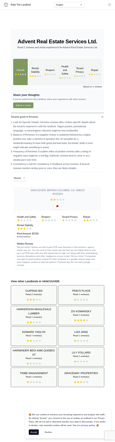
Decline (48, 432)
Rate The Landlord (21, 4)
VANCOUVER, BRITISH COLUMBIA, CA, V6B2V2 (57, 190)
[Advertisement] (57, 20)
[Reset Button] (57, 206)
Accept (34, 432)
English (59, 5)
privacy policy (88, 425)
